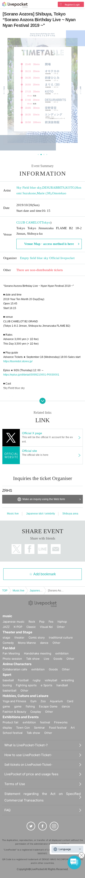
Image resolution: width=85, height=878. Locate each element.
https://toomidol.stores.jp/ (17, 361)
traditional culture (61, 637)
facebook (29, 549)
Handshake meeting (37, 653)
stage (6, 637)
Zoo (43, 701)
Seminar (39, 727)
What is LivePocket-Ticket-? (26, 745)
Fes (51, 621)
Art (73, 727)
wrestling (67, 680)
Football (23, 680)
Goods (57, 658)
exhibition (62, 653)
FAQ (7, 810)
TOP (4, 590)
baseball (8, 680)
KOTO (70, 187)
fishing (30, 706)
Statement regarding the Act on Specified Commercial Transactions (42, 797)
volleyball (51, 680)
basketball (9, 690)
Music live (13, 513)
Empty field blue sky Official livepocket (47, 258)
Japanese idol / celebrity (40, 513)
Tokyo (46, 222)
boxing (7, 685)
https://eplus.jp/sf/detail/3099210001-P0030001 (31, 374)
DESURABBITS (53, 187)
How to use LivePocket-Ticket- (28, 755)
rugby (37, 680)
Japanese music (13, 621)
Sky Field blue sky (28, 187)
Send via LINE (43, 549)
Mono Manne (27, 642)
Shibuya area (70, 513)
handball (62, 685)
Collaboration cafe (15, 669)
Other (61, 627)
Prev (6, 91)
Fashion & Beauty (14, 711)
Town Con (23, 727)
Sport (7, 675)
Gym (33, 701)
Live (46, 658)
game (18, 706)
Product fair (11, 722)
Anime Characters (17, 664)
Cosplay (35, 711)
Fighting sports (26, 685)
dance (44, 642)
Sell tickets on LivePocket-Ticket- (28, 764)
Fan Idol (9, 648)
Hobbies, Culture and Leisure (25, 696)
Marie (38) (44, 193)
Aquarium (56, 701)
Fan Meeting (11, 653)
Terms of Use (14, 784)
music (7, 616)
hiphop (62, 621)
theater (19, 637)
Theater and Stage (17, 632)
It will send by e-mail (56, 549)
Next (79, 91)
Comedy (8, 642)
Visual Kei (46, 627)
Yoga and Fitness (14, 701)
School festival (12, 733)
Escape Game (48, 706)
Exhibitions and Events (21, 717)
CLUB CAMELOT (29, 222)
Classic (31, 627)
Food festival (57, 727)
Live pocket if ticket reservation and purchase (15, 5)
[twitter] (31, 826)
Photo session (12, 658)
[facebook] (42, 826)
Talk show (33, 658)
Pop (41, 621)
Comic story (37, 637)
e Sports (46, 685)
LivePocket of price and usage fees (31, 774)
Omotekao (59, 193)
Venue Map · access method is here (49, 244)
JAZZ (6, 627)
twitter (16, 549)
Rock (32, 621)
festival (45, 722)
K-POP (18, 627)
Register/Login (72, 4)
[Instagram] (54, 826)
